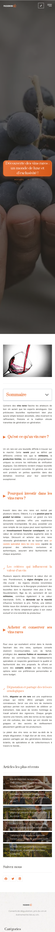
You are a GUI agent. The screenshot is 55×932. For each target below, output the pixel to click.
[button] (47, 395)
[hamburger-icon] (49, 5)
